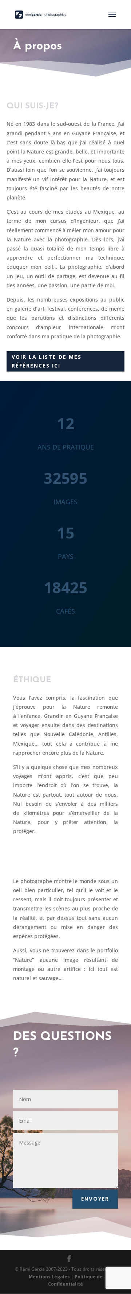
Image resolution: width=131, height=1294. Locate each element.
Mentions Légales (49, 1277)
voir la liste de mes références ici (47, 361)
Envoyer (95, 1198)
